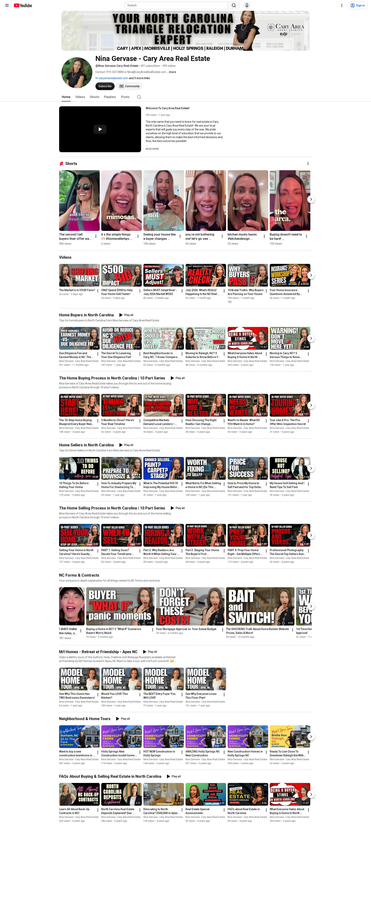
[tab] (66, 97)
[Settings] (342, 5)
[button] (152, 149)
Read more (152, 149)
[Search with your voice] (247, 5)
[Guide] (7, 5)
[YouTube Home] (23, 5)
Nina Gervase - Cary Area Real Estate (79, 361)
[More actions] (308, 163)
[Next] (311, 199)
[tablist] (185, 97)
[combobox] (177, 5)
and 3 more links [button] (139, 78)
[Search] (234, 5)
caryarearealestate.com (113, 78)
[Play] (100, 129)
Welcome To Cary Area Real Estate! (168, 108)
